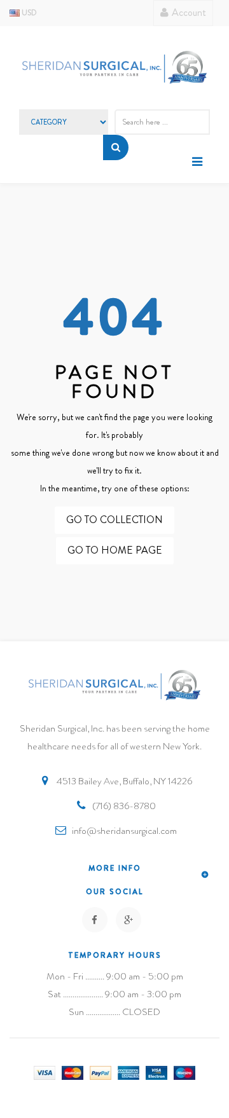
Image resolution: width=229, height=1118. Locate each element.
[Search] (115, 147)
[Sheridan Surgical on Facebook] (95, 919)
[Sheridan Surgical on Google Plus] (128, 919)
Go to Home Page (114, 550)
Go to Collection (114, 519)
